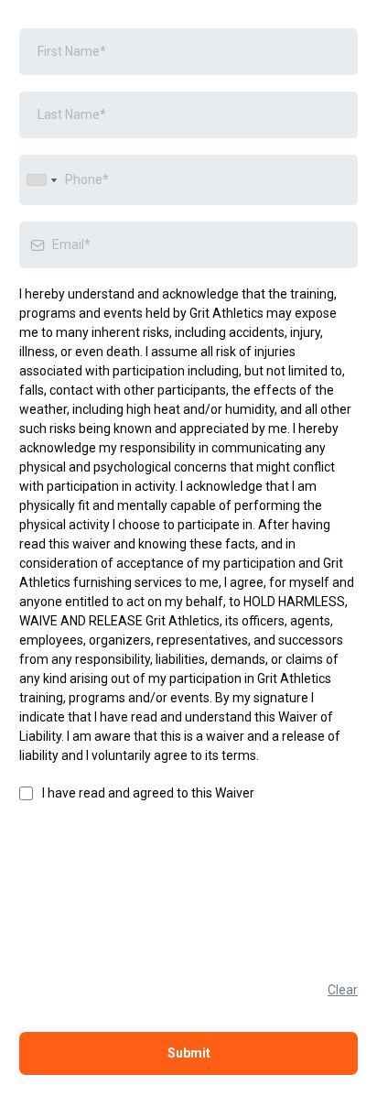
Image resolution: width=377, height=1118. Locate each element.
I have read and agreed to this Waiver (148, 793)
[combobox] (41, 180)
